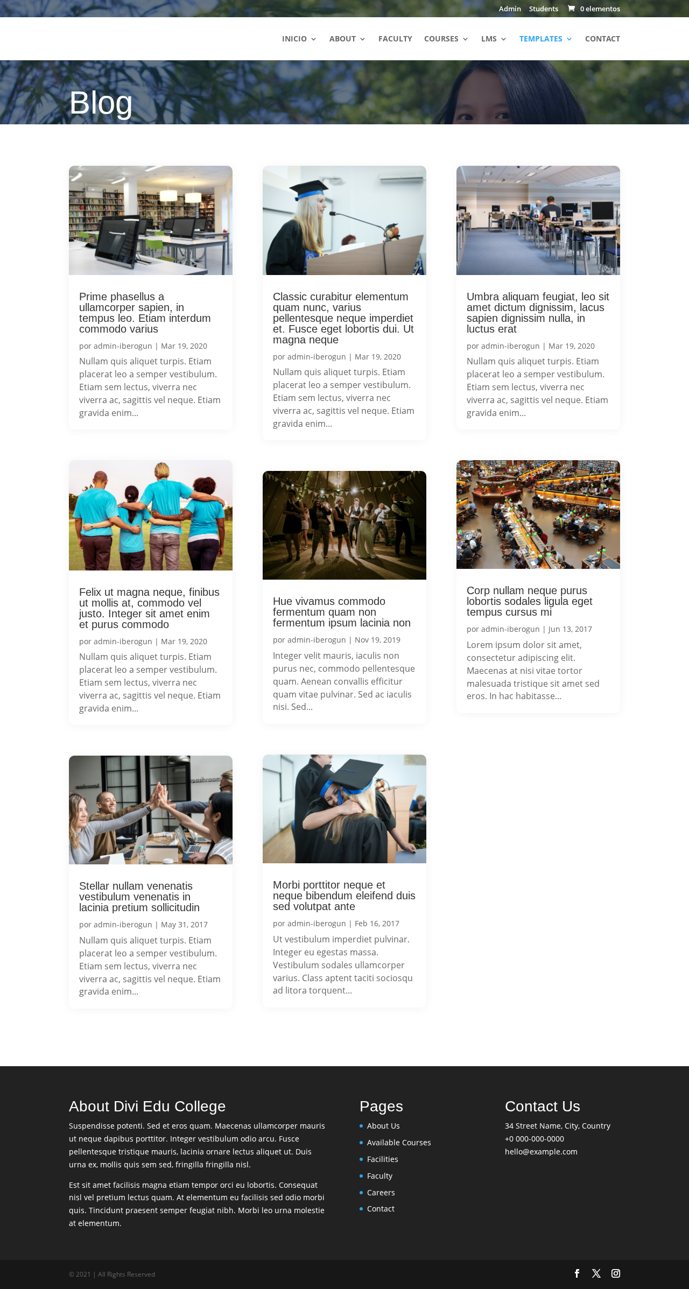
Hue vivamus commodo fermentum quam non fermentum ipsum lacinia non (342, 612)
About (342, 39)
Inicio (294, 39)
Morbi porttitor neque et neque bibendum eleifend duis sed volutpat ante (344, 895)
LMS (489, 39)
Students (543, 9)
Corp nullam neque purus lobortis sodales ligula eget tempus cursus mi (530, 601)
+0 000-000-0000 (534, 1138)
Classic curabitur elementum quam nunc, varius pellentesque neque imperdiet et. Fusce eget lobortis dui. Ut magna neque (343, 318)
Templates (541, 39)
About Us (383, 1126)
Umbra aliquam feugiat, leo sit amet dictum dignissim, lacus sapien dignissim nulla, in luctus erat (538, 313)
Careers (381, 1192)
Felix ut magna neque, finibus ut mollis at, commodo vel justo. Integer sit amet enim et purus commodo (149, 608)
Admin (510, 9)
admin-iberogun (123, 346)
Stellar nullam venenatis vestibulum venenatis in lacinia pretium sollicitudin (139, 896)
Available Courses (399, 1142)
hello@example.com (541, 1151)
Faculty (395, 39)
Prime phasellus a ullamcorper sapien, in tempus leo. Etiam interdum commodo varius (145, 313)
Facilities (382, 1159)
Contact (602, 39)
